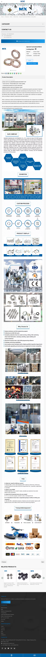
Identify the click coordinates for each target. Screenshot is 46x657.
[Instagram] (8, 648)
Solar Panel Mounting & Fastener (7, 614)
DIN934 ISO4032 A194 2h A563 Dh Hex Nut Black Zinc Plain (10, 584)
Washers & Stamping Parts (6, 611)
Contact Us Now (6, 602)
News (2, 633)
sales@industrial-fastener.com (23, 41)
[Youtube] (5, 648)
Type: (27, 53)
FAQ (2, 631)
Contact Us (3, 634)
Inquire (29, 60)
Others (2, 621)
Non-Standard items (5, 617)
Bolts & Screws (4, 607)
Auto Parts (3, 619)
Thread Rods (3, 612)
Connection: (29, 55)
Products (3, 628)
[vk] (11, 648)
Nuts (2, 609)
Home (2, 626)
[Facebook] (2, 648)
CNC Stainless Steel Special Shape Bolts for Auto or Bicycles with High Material (36, 584)
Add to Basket (33, 63)
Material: (28, 51)
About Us (3, 629)
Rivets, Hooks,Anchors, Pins (6, 616)
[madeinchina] (14, 648)
